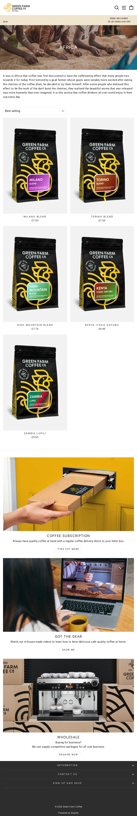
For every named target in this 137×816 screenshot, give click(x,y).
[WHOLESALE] (68, 695)
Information (67, 765)
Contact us (67, 774)
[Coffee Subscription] (68, 494)
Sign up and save (67, 783)
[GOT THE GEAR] (68, 595)
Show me (68, 650)
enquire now (68, 754)
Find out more (68, 549)
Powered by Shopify (68, 813)
